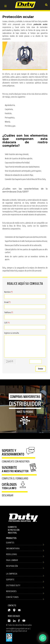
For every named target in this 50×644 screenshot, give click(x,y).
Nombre (8, 292)
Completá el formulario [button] (15, 478)
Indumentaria (13, 548)
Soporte (10, 579)
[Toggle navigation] (5, 6)
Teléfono (8, 312)
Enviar (40, 368)
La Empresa (11, 574)
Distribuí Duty (13, 585)
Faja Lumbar (12, 560)
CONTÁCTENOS (12, 597)
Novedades (11, 591)
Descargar (7, 495)
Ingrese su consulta (11, 333)
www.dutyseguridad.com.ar (16, 631)
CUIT (7, 322)
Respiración (12, 566)
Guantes (10, 542)
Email (7, 302)
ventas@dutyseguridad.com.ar (17, 628)
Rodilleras (11, 554)
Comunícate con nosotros (15, 461)
